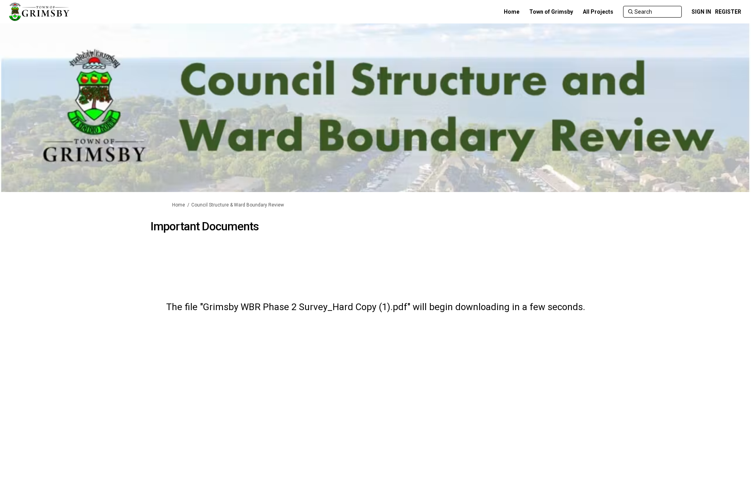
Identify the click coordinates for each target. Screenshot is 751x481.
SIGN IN (701, 12)
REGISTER (728, 12)
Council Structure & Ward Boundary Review (237, 205)
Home (178, 205)
